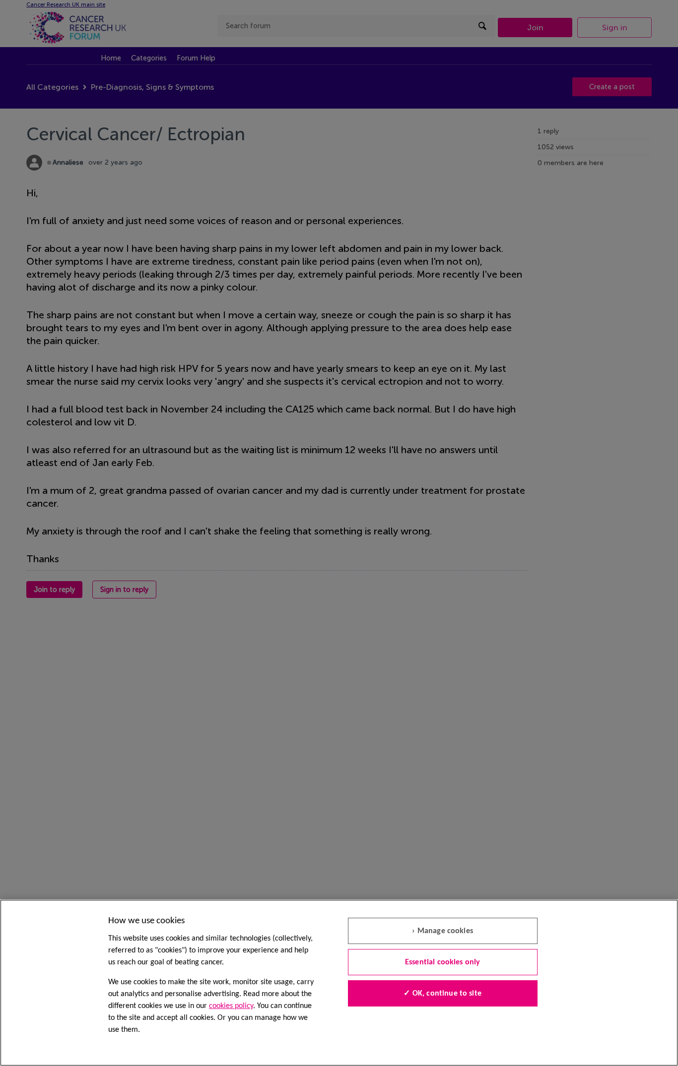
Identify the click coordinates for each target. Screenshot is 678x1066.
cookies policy (231, 1006)
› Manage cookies (442, 931)
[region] (339, 982)
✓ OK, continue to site (442, 994)
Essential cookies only (442, 962)
